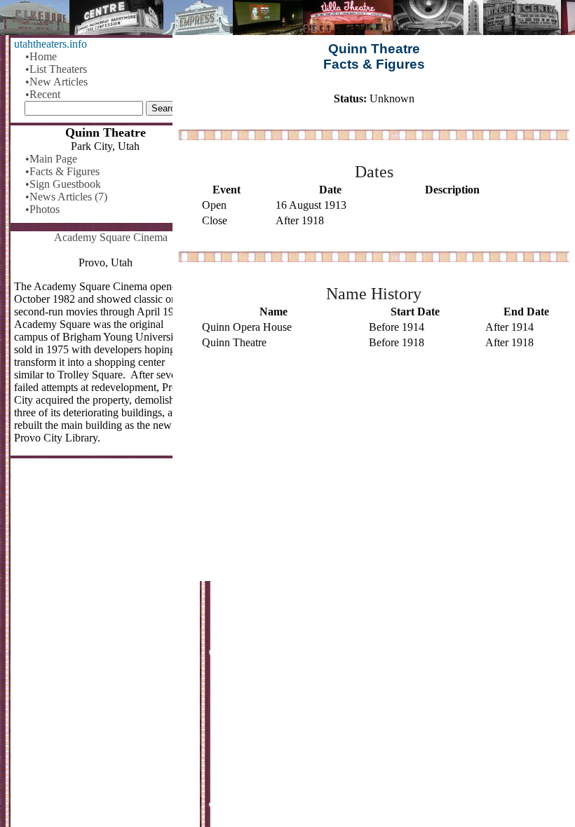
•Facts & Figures (62, 171)
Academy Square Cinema (111, 237)
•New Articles (56, 82)
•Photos (42, 209)
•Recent (42, 94)
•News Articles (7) (66, 197)
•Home (41, 56)
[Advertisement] (373, 472)
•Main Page (51, 159)
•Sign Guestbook (63, 184)
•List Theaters (56, 69)
